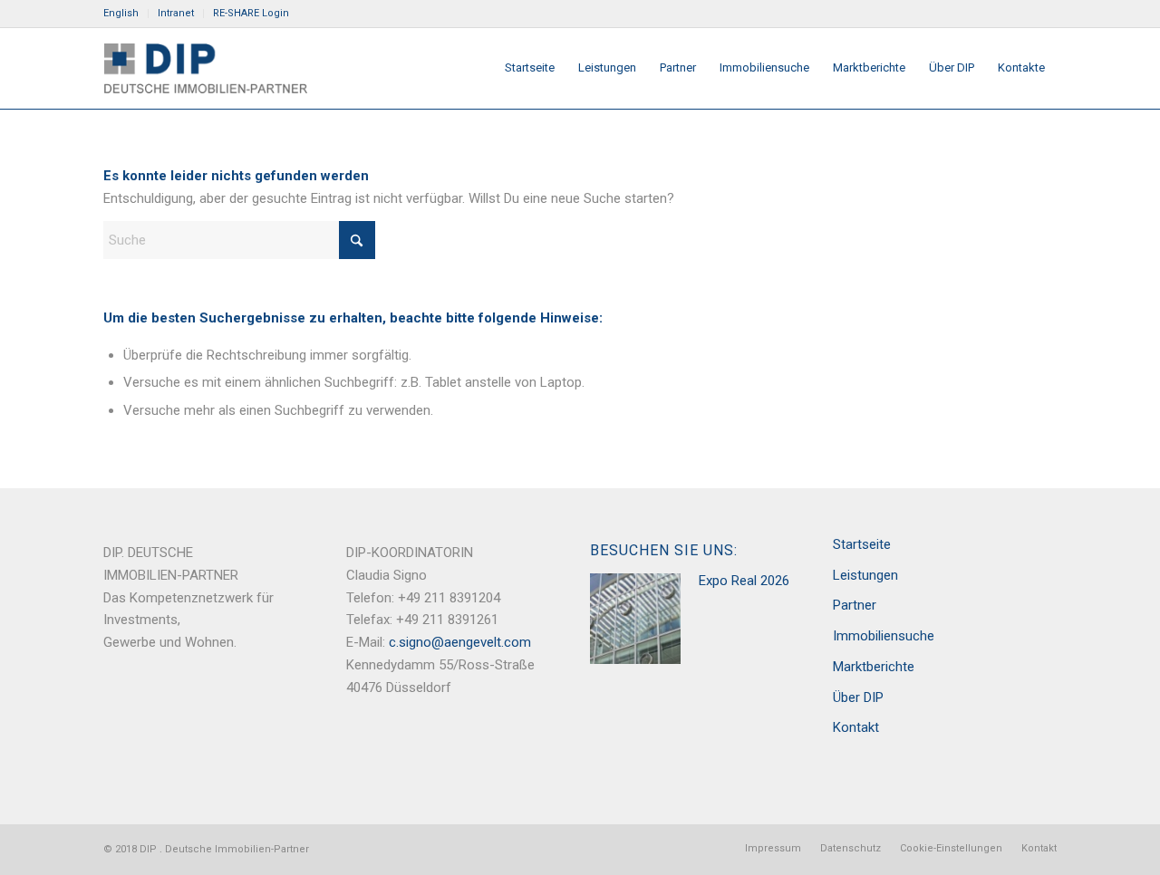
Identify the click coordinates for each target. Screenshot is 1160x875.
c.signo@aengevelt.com (460, 642)
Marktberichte (873, 667)
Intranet (176, 13)
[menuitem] (126, 13)
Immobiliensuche (883, 636)
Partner (854, 605)
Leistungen (865, 575)
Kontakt (856, 727)
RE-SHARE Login (251, 13)
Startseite (862, 544)
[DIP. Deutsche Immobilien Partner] (205, 68)
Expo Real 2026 (744, 580)
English (121, 13)
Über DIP (858, 697)
